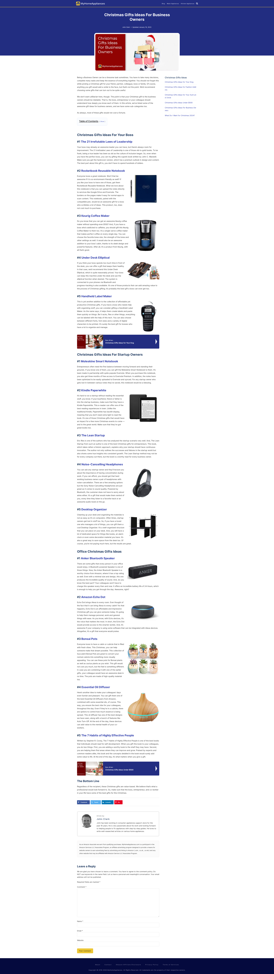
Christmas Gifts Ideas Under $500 (179, 103)
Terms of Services (171, 964)
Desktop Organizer (94, 509)
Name (80, 921)
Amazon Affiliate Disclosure (128, 964)
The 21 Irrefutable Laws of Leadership (106, 141)
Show (102, 121)
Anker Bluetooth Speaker (98, 558)
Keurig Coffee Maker (95, 215)
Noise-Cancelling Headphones (102, 464)
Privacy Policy (152, 964)
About (97, 964)
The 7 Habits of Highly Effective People (107, 735)
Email (80, 931)
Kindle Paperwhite (93, 390)
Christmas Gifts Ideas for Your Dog (179, 82)
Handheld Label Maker (96, 296)
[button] (197, 4)
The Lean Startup (93, 435)
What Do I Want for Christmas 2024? (180, 115)
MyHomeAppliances (90, 3)
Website (80, 940)
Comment (81, 887)
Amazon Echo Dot (93, 597)
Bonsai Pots (89, 638)
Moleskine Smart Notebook (99, 361)
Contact (108, 964)
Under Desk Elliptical (95, 257)
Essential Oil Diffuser (95, 687)
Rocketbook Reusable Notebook (103, 170)
